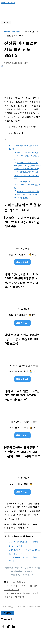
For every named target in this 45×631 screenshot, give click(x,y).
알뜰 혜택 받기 (22, 262)
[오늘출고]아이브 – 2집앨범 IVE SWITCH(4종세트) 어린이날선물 (26, 155)
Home (7, 31)
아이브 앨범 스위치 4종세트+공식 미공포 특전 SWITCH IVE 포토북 (26, 175)
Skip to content (8, 2)
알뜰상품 (16, 31)
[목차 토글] (6, 139)
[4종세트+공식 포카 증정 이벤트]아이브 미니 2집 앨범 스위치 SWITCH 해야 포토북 (26, 194)
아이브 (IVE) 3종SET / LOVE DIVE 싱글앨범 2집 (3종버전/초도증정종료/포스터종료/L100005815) (27, 165)
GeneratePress (33, 606)
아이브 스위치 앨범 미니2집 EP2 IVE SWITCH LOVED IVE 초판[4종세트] (27, 184)
